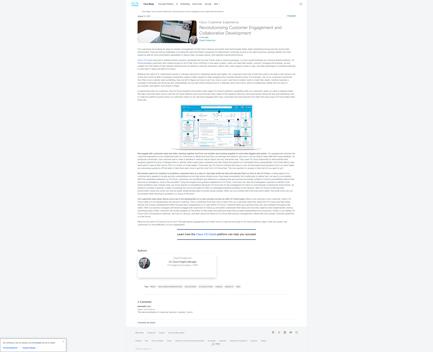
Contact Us (151, 333)
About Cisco (139, 333)
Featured (219, 287)
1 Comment (291, 16)
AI (177, 4)
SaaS (238, 287)
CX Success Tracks (206, 287)
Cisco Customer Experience (162, 11)
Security (208, 4)
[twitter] (279, 332)
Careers (162, 333)
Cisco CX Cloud (145, 60)
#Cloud (152, 287)
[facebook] (273, 332)
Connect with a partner (176, 333)
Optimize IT (229, 287)
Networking (185, 4)
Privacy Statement (10, 348)
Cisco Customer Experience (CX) (170, 287)
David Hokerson (207, 40)
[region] (33, 345)
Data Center (197, 4)
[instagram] (296, 332)
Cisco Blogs (148, 4)
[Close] (63, 341)
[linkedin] (285, 332)
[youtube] (291, 332)
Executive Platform (165, 4)
